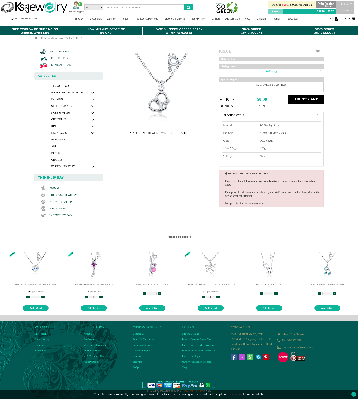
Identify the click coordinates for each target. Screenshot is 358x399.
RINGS (55, 126)
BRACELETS (58, 153)
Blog (184, 367)
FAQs (136, 367)
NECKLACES (59, 133)
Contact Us (347, 10)
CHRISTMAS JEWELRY (63, 195)
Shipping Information (95, 345)
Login (331, 18)
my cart (347, 18)
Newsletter (40, 350)
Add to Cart (306, 99)
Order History (41, 339)
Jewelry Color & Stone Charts (197, 339)
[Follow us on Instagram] (242, 357)
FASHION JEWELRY (63, 166)
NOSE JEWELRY (61, 112)
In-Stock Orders (92, 350)
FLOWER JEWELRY (61, 202)
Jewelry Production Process (196, 361)
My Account (40, 333)
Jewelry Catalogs (191, 356)
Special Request (229, 79)
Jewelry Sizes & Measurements (198, 345)
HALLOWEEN (57, 208)
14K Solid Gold (61, 86)
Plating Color (228, 66)
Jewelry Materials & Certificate (198, 350)
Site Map (137, 361)
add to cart (35, 308)
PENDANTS (58, 139)
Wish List (39, 345)
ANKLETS (57, 146)
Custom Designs (190, 333)
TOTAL (262, 106)
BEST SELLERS (58, 58)
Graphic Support (141, 350)
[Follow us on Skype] (258, 357)
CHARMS (56, 159)
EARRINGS (57, 99)
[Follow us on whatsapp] (250, 357)
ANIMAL (54, 188)
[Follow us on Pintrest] (265, 357)
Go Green (89, 339)
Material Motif (229, 59)
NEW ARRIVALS (59, 51)
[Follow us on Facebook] (233, 357)
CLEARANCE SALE (61, 65)
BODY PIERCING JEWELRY (67, 92)
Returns (137, 356)
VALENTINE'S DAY (60, 215)
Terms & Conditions (143, 339)
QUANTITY (227, 106)
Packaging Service (142, 345)
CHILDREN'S (59, 119)
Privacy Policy (91, 361)
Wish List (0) (346, 4)
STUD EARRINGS (61, 106)
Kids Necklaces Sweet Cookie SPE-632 (62, 38)
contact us (235, 394)
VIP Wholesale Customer (97, 356)
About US (89, 333)
